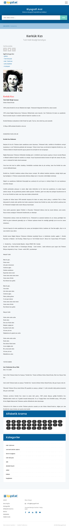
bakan (8, 474)
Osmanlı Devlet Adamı (13, 449)
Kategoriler (6, 506)
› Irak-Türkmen (7, 61)
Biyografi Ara (10, 2)
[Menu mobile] (66, 3)
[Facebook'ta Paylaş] (5, 49)
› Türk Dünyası (7, 59)
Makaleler (6, 514)
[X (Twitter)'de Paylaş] (9, 49)
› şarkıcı (5, 56)
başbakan (9, 478)
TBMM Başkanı (10, 454)
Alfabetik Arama (8, 509)
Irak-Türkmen (10, 445)
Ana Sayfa (6, 503)
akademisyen (10, 466)
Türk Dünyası (10, 458)
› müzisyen (6, 66)
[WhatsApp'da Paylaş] (14, 49)
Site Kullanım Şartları (9, 525)
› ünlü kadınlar (7, 64)
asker (7, 470)
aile (7, 462)
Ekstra (5, 511)
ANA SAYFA (6, 26)
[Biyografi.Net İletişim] (10, 496)
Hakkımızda (6, 517)
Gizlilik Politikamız (22, 525)
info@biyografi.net (33, 503)
